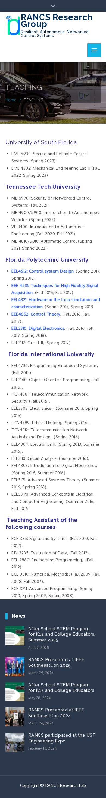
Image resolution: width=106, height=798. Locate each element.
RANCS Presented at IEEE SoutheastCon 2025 (56, 662)
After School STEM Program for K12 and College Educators (61, 687)
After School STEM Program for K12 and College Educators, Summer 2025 (61, 634)
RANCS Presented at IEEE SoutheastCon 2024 (56, 712)
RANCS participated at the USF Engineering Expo (62, 738)
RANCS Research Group (57, 20)
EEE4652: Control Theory (35, 314)
